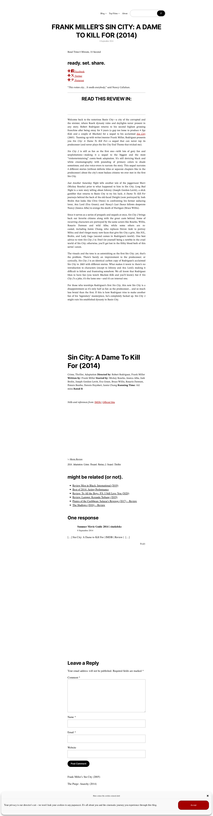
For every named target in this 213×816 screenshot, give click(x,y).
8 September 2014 (85, 530)
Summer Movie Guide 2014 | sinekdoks (99, 526)
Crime (86, 464)
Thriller (117, 464)
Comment (74, 677)
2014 (70, 464)
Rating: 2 (102, 464)
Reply (142, 543)
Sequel (110, 464)
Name (72, 717)
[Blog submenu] (106, 13)
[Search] (161, 13)
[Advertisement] (106, 326)
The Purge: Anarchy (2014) (82, 783)
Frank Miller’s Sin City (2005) (84, 776)
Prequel (93, 464)
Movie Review (76, 459)
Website (72, 747)
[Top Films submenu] (119, 13)
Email (72, 732)
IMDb (98, 402)
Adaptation (78, 464)
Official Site (109, 402)
